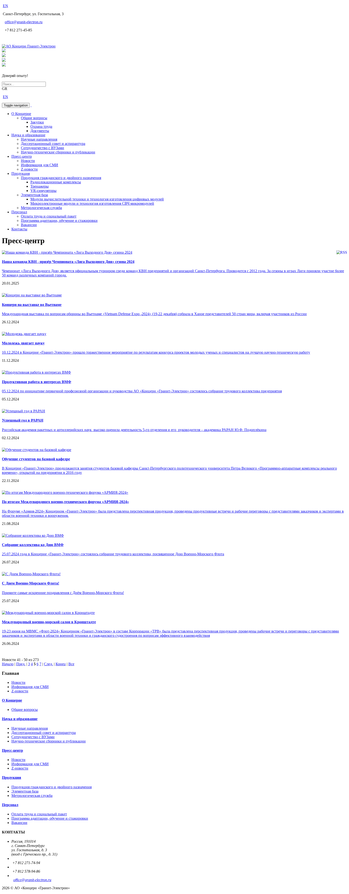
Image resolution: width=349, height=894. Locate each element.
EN (5, 6)
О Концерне (21, 114)
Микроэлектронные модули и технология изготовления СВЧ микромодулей (92, 203)
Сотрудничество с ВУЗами (42, 148)
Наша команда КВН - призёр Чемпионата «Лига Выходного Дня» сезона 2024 (68, 262)
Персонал (19, 212)
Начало (8, 664)
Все (71, 664)
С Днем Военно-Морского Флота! (30, 583)
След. (48, 664)
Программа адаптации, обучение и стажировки (59, 221)
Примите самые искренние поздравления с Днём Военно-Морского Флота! (63, 593)
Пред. (20, 664)
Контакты (19, 229)
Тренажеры (39, 186)
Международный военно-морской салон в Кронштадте (49, 622)
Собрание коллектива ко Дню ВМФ (33, 545)
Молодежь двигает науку (23, 343)
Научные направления (39, 139)
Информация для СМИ (39, 165)
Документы (39, 131)
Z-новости (29, 169)
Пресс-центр (21, 156)
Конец (61, 664)
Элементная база (34, 195)
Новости (28, 161)
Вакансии (29, 225)
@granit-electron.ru (23, 22)
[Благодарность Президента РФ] (4, 51)
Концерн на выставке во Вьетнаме (31, 305)
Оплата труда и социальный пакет (48, 216)
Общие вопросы (34, 118)
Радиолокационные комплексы (55, 182)
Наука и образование (28, 135)
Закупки (37, 122)
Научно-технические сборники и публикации (58, 152)
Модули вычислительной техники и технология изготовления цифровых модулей (97, 199)
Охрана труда (41, 126)
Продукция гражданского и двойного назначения (61, 178)
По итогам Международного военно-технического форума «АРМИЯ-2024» (65, 502)
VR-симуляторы (43, 191)
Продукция (20, 173)
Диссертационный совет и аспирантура (53, 144)
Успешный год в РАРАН (22, 420)
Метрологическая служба (41, 208)
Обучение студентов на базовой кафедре (36, 459)
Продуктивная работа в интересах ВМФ (36, 382)
